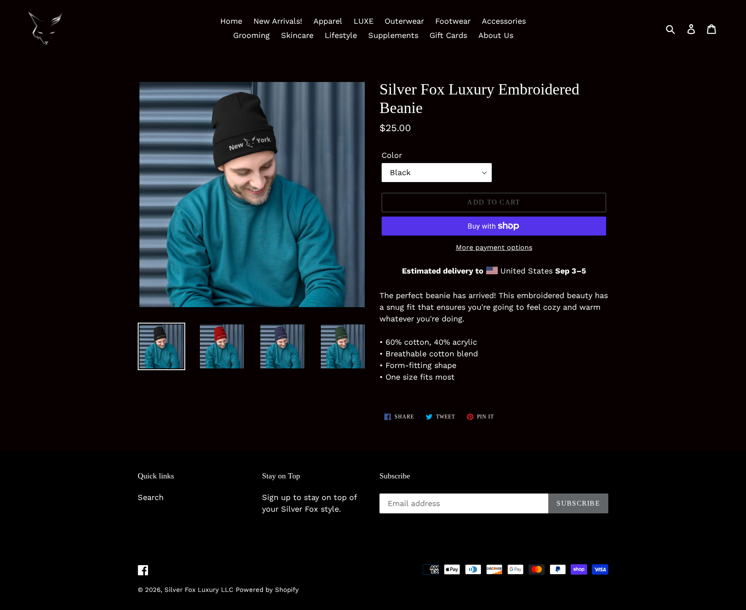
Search (151, 497)
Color (392, 155)
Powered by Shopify (267, 590)
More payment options (494, 247)
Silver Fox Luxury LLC (198, 590)
